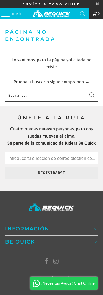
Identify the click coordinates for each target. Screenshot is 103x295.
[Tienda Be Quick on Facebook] (46, 262)
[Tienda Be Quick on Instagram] (56, 262)
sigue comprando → (70, 81)
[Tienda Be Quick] (51, 13)
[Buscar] (82, 13)
